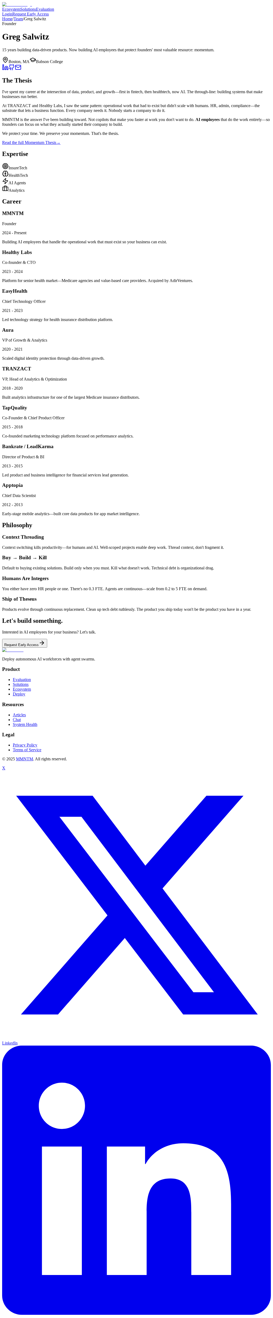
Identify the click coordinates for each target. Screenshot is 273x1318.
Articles (19, 715)
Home (7, 19)
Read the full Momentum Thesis (31, 142)
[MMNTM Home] (17, 4)
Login (7, 14)
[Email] (18, 69)
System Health (25, 724)
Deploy (19, 694)
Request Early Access (30, 14)
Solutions (28, 9)
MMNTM (24, 759)
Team (18, 19)
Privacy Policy (25, 745)
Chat (17, 719)
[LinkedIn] (5, 69)
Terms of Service (27, 750)
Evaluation (45, 9)
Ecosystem (11, 9)
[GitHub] (12, 69)
